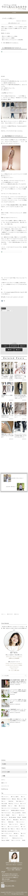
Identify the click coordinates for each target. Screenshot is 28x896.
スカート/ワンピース (14, 666)
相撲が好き (17, 869)
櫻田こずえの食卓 (6, 879)
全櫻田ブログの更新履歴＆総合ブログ (14, 868)
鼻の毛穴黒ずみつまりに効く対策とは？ (10, 875)
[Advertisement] (14, 327)
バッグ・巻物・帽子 (15, 670)
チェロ (9, 869)
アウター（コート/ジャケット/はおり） (14, 663)
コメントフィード (5, 785)
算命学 (13, 869)
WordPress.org (4, 789)
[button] (18, 349)
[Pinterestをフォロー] (13, 653)
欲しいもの (11, 310)
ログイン (3, 779)
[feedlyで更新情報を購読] (15, 653)
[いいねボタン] (2, 301)
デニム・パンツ (14, 668)
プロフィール (9, 656)
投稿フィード (4, 782)
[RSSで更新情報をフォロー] (16, 653)
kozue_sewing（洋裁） (9, 885)
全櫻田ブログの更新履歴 (14, 658)
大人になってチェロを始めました (9, 880)
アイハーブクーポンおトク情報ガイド (10, 877)
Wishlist (4, 308)
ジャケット (5, 310)
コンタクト (19, 656)
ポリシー (14, 656)
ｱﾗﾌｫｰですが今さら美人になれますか (10, 873)
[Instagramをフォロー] (11, 653)
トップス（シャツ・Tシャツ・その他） (14, 665)
